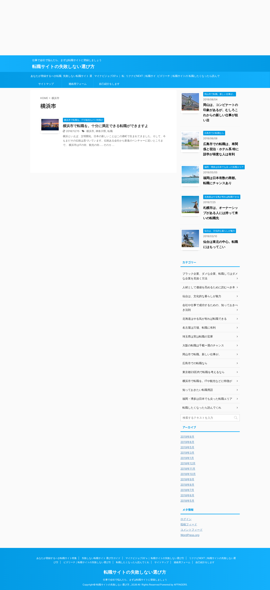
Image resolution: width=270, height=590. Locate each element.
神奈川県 (101, 131)
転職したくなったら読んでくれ (204, 77)
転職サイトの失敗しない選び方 (63, 66)
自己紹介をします (109, 83)
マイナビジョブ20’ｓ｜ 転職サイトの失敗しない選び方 (109, 77)
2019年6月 (187, 442)
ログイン (186, 519)
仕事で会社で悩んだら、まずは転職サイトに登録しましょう (135, 579)
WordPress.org (189, 535)
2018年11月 (187, 468)
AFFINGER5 (180, 584)
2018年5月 (187, 500)
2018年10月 (188, 474)
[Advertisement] (118, 27)
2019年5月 (187, 447)
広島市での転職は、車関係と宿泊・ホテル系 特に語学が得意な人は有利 (221, 149)
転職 (110, 131)
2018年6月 (187, 495)
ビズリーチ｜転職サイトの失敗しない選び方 (172, 77)
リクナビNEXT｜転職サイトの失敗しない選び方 (141, 77)
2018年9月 (187, 479)
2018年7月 (187, 490)
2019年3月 (187, 452)
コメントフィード (191, 529)
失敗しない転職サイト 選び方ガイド (77, 77)
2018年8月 (187, 484)
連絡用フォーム (78, 83)
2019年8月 (187, 436)
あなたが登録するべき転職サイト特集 (46, 77)
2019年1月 (187, 458)
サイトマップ (46, 83)
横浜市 (90, 131)
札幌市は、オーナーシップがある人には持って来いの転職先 (220, 213)
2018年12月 (187, 463)
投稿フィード (188, 524)
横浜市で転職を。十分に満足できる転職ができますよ (105, 126)
